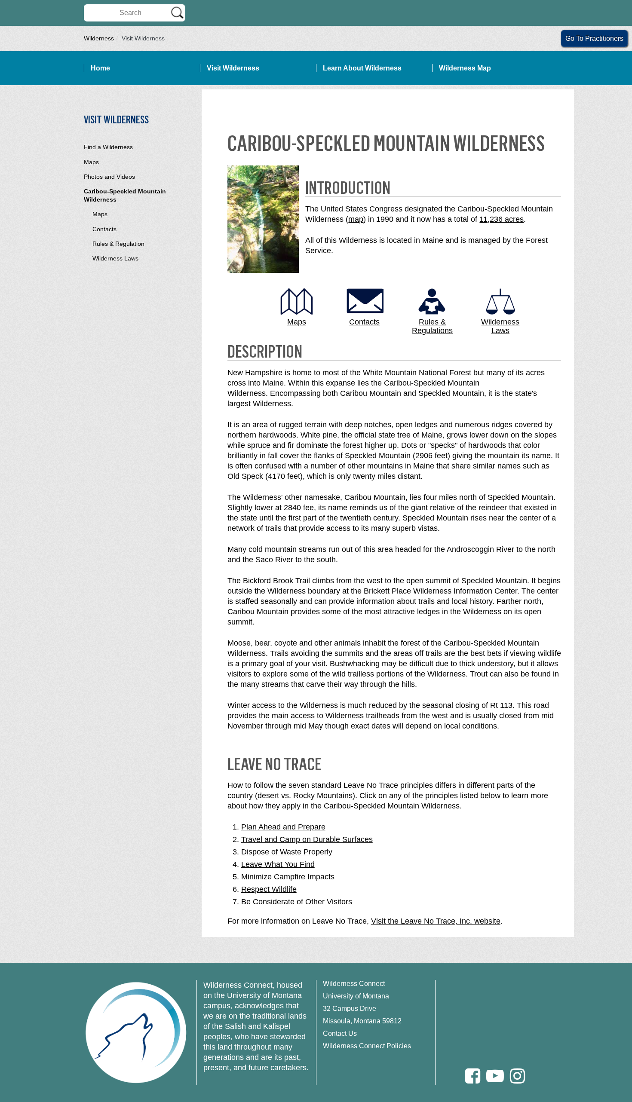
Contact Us (340, 1033)
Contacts (104, 229)
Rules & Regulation (118, 243)
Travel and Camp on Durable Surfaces (307, 839)
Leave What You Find (278, 864)
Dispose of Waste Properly (286, 852)
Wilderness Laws (115, 258)
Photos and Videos (109, 176)
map (355, 219)
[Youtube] (495, 1076)
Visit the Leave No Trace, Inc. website (435, 921)
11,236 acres (501, 219)
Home (100, 68)
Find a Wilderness (108, 147)
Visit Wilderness (233, 68)
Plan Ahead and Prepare (283, 827)
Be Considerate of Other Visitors (296, 901)
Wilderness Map (465, 68)
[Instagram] (517, 1076)
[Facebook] (472, 1076)
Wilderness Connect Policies (367, 1046)
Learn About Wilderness (362, 68)
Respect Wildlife (269, 889)
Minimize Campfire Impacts (287, 876)
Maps (91, 162)
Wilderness (99, 38)
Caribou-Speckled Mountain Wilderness (125, 195)
